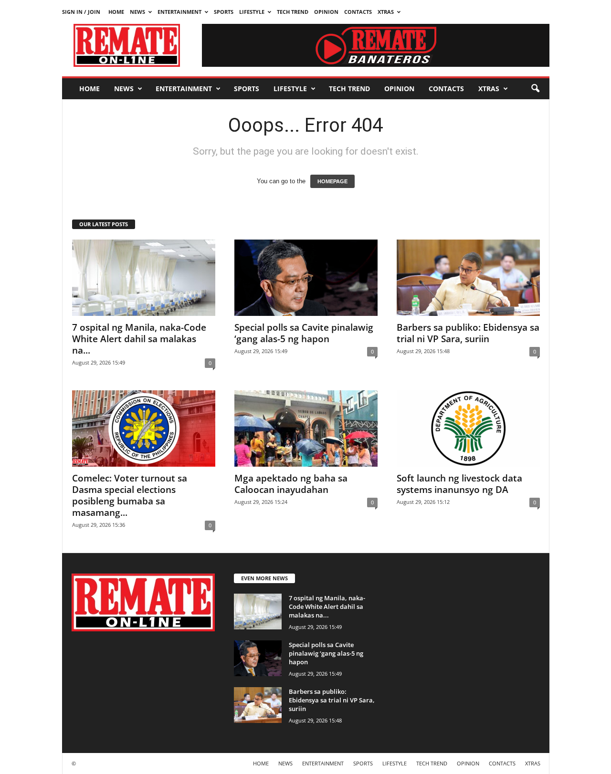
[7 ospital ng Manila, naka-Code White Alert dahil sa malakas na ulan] (143, 278)
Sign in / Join (81, 11)
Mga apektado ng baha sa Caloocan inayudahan (291, 484)
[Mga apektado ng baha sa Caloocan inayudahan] (306, 428)
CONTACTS (358, 11)
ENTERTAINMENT (179, 11)
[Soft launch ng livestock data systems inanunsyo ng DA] (468, 428)
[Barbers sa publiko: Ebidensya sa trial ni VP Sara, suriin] (468, 278)
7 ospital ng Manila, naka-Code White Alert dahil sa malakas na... (139, 338)
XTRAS (386, 11)
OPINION (326, 11)
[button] (535, 88)
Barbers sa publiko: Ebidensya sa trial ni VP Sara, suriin (468, 333)
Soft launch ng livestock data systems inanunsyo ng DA (459, 484)
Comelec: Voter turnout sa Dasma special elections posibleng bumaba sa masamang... (129, 495)
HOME (116, 11)
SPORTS (223, 11)
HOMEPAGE (332, 181)
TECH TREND (292, 11)
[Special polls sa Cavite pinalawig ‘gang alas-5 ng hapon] (306, 278)
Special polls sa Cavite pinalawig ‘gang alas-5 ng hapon (303, 333)
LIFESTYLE (251, 11)
